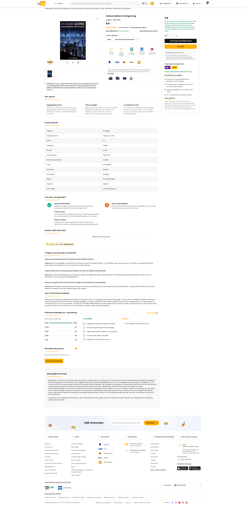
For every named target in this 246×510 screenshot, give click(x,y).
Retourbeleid (75, 454)
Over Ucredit (75, 460)
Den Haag (154, 450)
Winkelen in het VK (64, 497)
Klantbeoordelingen (78, 450)
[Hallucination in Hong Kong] (73, 40)
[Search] (152, 3)
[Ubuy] (42, 3)
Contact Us (49, 447)
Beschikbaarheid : (112, 31)
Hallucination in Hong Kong (121, 8)
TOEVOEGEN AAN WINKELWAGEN (180, 41)
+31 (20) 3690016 (185, 460)
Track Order (49, 460)
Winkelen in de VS (50, 497)
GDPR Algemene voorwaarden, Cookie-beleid (82, 471)
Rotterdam (154, 447)
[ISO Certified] (63, 488)
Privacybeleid (118, 503)
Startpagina (48, 8)
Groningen (154, 463)
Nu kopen (111, 73)
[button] (166, 3)
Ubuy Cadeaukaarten (78, 463)
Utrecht (153, 454)
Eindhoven (154, 457)
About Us (48, 444)
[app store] (183, 468)
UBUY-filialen (75, 475)
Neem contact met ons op (142, 503)
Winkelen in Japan (78, 497)
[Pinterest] (186, 503)
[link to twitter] (78, 63)
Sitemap (47, 457)
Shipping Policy (50, 467)
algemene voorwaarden (103, 503)
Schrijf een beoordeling (54, 361)
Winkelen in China (123, 497)
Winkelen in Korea (109, 497)
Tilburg (153, 460)
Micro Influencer (50, 470)
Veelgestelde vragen (78, 457)
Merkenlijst (75, 447)
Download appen (77, 444)
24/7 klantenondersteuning (191, 445)
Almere (153, 467)
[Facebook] (172, 503)
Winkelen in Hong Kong (94, 497)
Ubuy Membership (51, 473)
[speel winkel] (195, 468)
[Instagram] (176, 503)
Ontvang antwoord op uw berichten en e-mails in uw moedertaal (191, 451)
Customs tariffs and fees (53, 463)
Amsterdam (155, 444)
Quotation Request (51, 450)
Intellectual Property (52, 454)
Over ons (128, 503)
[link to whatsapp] (67, 63)
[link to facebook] (73, 63)
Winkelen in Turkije (137, 497)
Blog (72, 467)
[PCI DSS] (49, 488)
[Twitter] (183, 503)
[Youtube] (180, 503)
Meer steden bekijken (158, 470)
